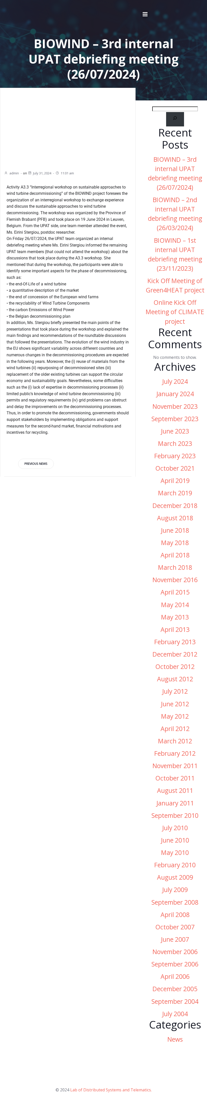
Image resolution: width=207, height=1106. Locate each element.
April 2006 (175, 976)
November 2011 (175, 766)
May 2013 (175, 617)
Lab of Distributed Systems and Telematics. (111, 1090)
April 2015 (175, 592)
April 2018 (175, 555)
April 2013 (175, 629)
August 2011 (175, 790)
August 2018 (175, 518)
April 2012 (175, 728)
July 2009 (175, 889)
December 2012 (174, 654)
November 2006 (175, 952)
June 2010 (175, 840)
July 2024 (175, 381)
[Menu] (145, 14)
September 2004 (174, 1001)
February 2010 (175, 865)
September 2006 (174, 964)
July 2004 (175, 1014)
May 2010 (175, 852)
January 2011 (175, 803)
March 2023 (175, 443)
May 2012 (175, 716)
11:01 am (67, 173)
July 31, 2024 (42, 173)
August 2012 (175, 679)
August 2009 (175, 877)
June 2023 (175, 431)
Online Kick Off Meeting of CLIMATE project (175, 311)
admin (14, 173)
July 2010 (175, 828)
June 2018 (175, 530)
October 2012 (175, 666)
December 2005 (174, 989)
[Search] (175, 119)
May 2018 (175, 542)
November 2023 (175, 406)
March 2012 (175, 741)
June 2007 (175, 939)
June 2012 (175, 704)
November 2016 (175, 580)
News (175, 1039)
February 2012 (175, 753)
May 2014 (175, 605)
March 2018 (175, 567)
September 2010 (174, 815)
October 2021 (175, 468)
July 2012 (175, 691)
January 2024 (175, 394)
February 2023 (175, 456)
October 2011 (175, 778)
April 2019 (175, 480)
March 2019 (175, 493)
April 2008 (175, 914)
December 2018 (174, 505)
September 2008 (174, 902)
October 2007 (175, 927)
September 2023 (174, 419)
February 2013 (175, 642)
